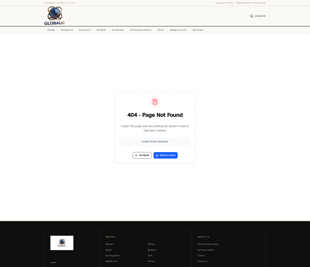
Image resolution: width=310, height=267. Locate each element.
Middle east (178, 30)
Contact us (203, 261)
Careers (201, 255)
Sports (101, 30)
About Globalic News (208, 244)
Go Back (144, 155)
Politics (85, 30)
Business (118, 30)
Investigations (140, 30)
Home (51, 30)
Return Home (167, 155)
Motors (198, 30)
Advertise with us (206, 249)
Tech (160, 30)
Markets (67, 30)
